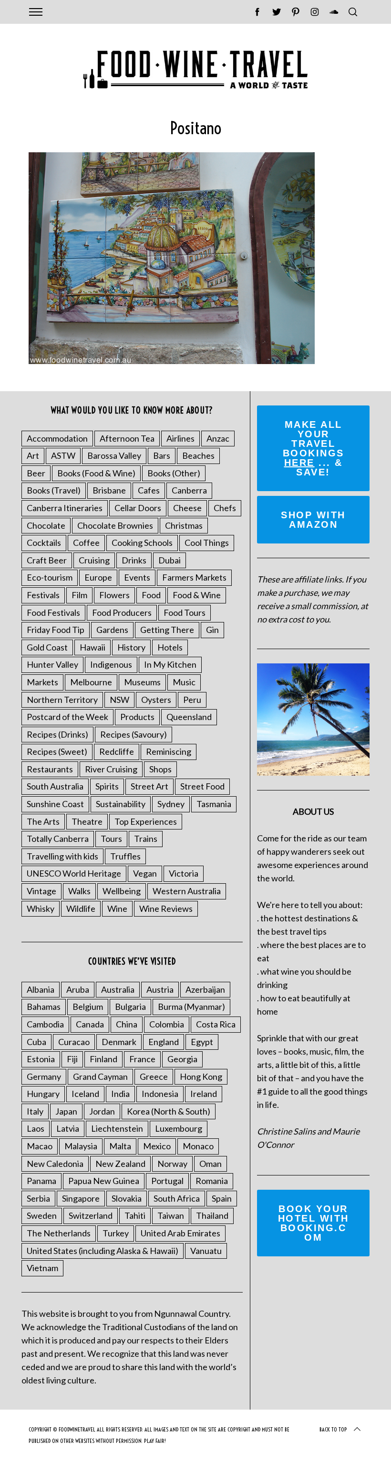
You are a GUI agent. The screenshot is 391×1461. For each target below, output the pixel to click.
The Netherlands (59, 1233)
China (126, 1024)
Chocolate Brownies (115, 525)
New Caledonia (55, 1163)
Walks (79, 891)
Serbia (38, 1198)
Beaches (198, 455)
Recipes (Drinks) (57, 734)
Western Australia (187, 891)
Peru (192, 699)
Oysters (156, 699)
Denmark (119, 1042)
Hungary (43, 1093)
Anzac (217, 438)
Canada (90, 1024)
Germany (44, 1076)
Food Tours (185, 612)
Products (137, 716)
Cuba (36, 1042)
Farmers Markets (194, 577)
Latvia (67, 1128)
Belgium (87, 1006)
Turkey (116, 1233)
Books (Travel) (54, 490)
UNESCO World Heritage (74, 873)
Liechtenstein (117, 1128)
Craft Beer (47, 560)
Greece (154, 1076)
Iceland (85, 1093)
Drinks (134, 560)
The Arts (43, 821)
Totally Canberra (58, 838)
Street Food (202, 786)
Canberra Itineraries (65, 508)
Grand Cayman (100, 1076)
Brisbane (109, 490)
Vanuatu (206, 1250)
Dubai (169, 560)
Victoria (183, 873)
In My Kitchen (170, 664)
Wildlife (80, 908)
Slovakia (127, 1198)
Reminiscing (168, 751)
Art (33, 455)
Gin (212, 629)
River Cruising (111, 769)
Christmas (184, 525)
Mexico (157, 1146)
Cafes (149, 490)
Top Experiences (145, 821)
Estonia (41, 1059)
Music (184, 682)
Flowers (114, 595)
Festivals (43, 595)
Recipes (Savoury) (133, 734)
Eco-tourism (49, 577)
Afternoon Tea (127, 438)
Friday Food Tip (55, 629)
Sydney (171, 804)
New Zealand (120, 1163)
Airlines (180, 438)
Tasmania (213, 804)
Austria (160, 989)
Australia (117, 989)
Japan (66, 1111)
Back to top (333, 1429)
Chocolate (46, 525)
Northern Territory (62, 699)
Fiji (72, 1059)
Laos (35, 1128)
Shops (160, 769)
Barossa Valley (114, 455)
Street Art (149, 786)
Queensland (189, 716)
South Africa (177, 1198)
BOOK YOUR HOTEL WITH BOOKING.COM (313, 1223)
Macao (39, 1146)
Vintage (41, 891)
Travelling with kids (62, 856)
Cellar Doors (137, 508)
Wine (117, 908)
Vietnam (42, 1268)
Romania (212, 1180)
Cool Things (207, 542)
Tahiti (134, 1215)
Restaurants (50, 769)
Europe (98, 577)
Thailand (212, 1215)
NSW (119, 699)
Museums (142, 682)
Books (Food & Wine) (96, 473)
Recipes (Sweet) (57, 751)
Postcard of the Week (67, 716)
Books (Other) (173, 473)
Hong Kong (201, 1076)
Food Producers (122, 612)
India (120, 1093)
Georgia (182, 1059)
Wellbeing (122, 891)
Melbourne (91, 682)
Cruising (94, 560)
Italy (35, 1111)
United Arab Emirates (180, 1233)
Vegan (145, 873)
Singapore (81, 1198)
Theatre (87, 821)
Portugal (167, 1180)
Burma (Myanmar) (191, 1006)
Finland (103, 1059)
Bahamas (44, 1006)
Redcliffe (116, 751)
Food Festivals (53, 612)
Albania (40, 989)
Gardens (112, 629)
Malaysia (80, 1146)
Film (79, 595)
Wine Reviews (166, 908)
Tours (111, 838)
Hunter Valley (52, 664)
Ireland (203, 1093)
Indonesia (160, 1093)
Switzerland (91, 1215)
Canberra (189, 490)
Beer (36, 473)
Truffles (125, 856)
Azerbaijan (205, 989)
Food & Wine (197, 595)
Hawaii (92, 647)
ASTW (63, 455)
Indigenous (111, 664)
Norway (172, 1163)
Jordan (102, 1111)
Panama (41, 1180)
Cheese (187, 508)
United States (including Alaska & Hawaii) (102, 1250)
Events (137, 577)
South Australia (55, 786)
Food (151, 595)
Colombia (166, 1024)
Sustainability (120, 804)
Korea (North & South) (168, 1111)
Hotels (170, 647)
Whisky (40, 908)
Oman (210, 1163)
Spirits (107, 786)
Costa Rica (216, 1024)
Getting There (167, 629)
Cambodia (45, 1024)
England (163, 1042)
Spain (222, 1198)
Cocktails (44, 542)
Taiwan (170, 1215)
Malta (120, 1146)
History (131, 647)
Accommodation (57, 438)
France (142, 1059)
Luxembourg (178, 1128)
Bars (161, 455)
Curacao (74, 1042)
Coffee (86, 542)
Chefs (225, 508)
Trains (145, 838)
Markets (42, 682)
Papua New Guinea (103, 1180)
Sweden (42, 1215)
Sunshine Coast (55, 804)
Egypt (202, 1042)
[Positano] (172, 360)
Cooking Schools (142, 542)
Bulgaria (130, 1006)
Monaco (198, 1146)
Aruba (77, 989)
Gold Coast (47, 647)
